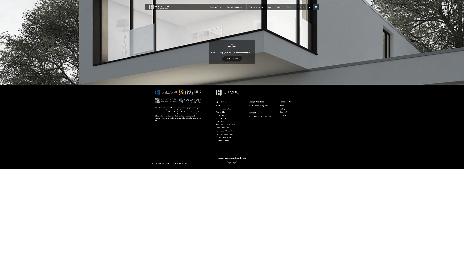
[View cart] (316, 7)
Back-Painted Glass (223, 137)
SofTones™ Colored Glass (225, 124)
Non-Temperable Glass (224, 134)
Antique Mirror (221, 118)
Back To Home (232, 59)
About (270, 7)
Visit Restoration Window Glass (259, 117)
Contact (301, 7)
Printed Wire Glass (223, 128)
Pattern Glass (221, 112)
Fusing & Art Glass (256, 7)
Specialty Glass (215, 7)
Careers (290, 7)
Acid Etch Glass (222, 121)
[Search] (310, 7)
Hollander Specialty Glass (165, 163)
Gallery (279, 7)
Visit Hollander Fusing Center (258, 106)
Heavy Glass (220, 115)
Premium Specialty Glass (225, 109)
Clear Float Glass (222, 140)
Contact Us (284, 112)
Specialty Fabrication (235, 7)
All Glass (219, 106)
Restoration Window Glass (226, 131)
